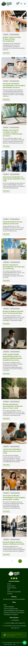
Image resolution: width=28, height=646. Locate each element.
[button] (21, 4)
